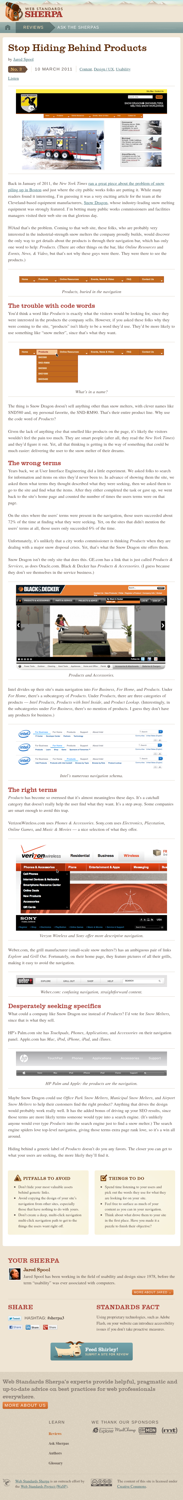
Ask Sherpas (59, 1443)
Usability (123, 69)
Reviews (33, 27)
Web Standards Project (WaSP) (44, 1486)
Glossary (56, 1463)
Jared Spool (23, 59)
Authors (55, 1453)
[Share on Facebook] (15, 1326)
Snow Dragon (95, 202)
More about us (25, 1405)
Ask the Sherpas (78, 27)
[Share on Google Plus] (50, 1326)
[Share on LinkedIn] (33, 1326)
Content (86, 69)
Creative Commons (131, 1486)
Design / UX (104, 69)
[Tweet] (14, 1318)
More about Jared (151, 1292)
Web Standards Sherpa (34, 11)
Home (8, 27)
